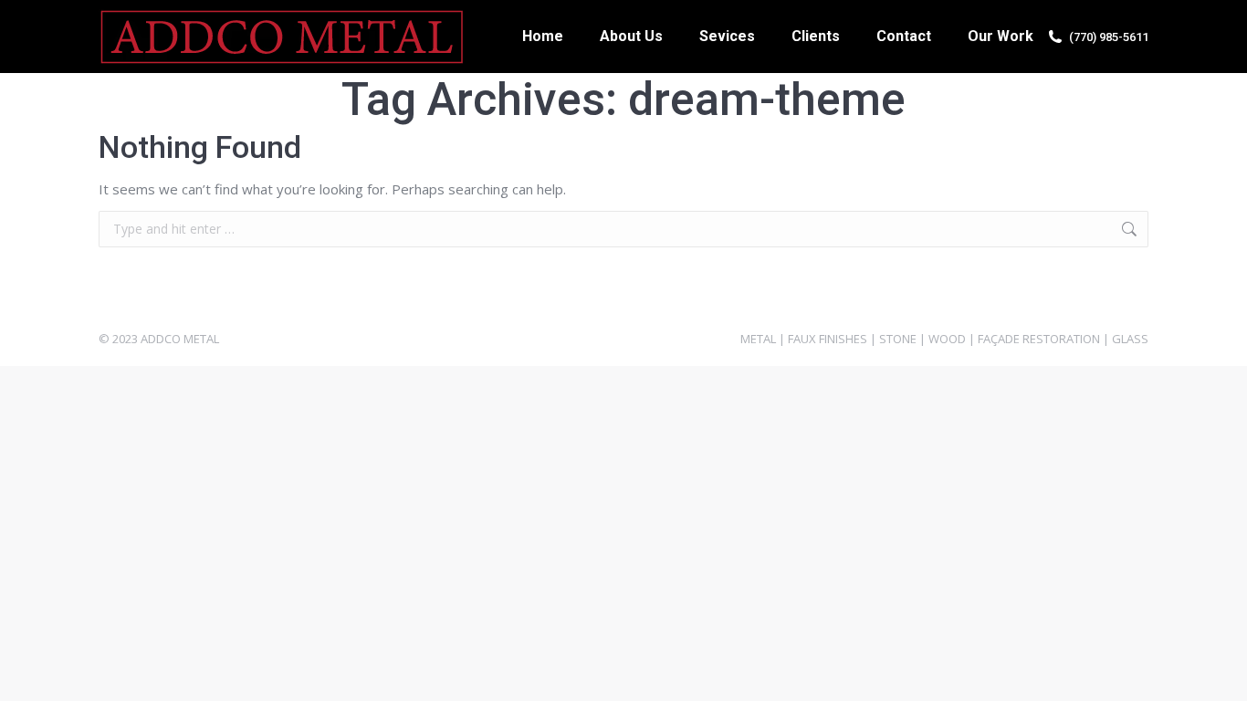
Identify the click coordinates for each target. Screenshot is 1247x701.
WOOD (947, 338)
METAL (758, 338)
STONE (898, 338)
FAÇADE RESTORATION (1039, 338)
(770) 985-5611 (1108, 37)
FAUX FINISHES (827, 338)
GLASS (1130, 338)
